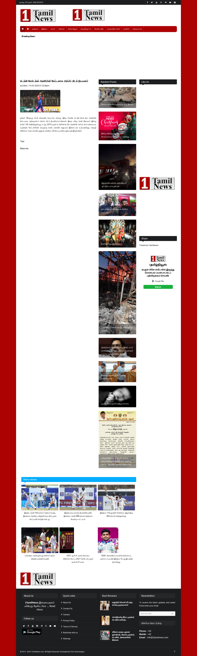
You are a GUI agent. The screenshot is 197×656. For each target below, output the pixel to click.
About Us (67, 602)
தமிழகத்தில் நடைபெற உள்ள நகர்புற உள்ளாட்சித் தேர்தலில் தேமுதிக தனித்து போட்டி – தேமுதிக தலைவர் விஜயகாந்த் (116, 461)
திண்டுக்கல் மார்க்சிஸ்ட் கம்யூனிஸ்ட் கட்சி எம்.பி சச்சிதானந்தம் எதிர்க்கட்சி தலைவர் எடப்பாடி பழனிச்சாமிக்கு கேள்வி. (117, 350)
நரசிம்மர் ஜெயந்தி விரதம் (110, 244)
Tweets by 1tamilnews (148, 245)
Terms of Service (70, 627)
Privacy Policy (69, 621)
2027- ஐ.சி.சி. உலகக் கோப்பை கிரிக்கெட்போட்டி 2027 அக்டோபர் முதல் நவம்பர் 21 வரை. (78, 559)
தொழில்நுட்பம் (86, 29)
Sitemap (66, 639)
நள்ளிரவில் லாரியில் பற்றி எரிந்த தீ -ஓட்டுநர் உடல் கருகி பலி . (114, 184)
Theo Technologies (77, 652)
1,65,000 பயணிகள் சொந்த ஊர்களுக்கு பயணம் (116, 329)
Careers (66, 614)
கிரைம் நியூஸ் (72, 29)
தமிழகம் (35, 29)
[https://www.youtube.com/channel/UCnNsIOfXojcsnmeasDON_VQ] (123, 15)
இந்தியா (44, 29)
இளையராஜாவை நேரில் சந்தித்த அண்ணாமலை (113, 377)
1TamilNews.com (37, 652)
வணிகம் (126, 29)
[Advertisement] (98, 58)
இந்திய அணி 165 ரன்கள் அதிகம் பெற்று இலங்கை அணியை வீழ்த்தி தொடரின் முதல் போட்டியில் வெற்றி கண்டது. (39, 516)
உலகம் (53, 29)
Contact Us (67, 608)
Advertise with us (70, 633)
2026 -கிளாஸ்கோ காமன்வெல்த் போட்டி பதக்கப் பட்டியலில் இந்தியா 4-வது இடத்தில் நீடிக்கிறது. (116, 559)
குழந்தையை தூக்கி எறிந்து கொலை (115, 404)
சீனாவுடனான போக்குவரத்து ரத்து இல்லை (117, 104)
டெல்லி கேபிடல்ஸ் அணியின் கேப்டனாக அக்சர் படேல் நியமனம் (54, 81)
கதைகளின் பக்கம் (113, 29)
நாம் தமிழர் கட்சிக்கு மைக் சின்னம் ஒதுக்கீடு (114, 210)
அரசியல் (61, 29)
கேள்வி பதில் (99, 29)
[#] (158, 183)
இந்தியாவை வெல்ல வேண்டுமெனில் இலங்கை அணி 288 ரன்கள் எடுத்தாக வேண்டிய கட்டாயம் (78, 516)
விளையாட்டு (137, 29)
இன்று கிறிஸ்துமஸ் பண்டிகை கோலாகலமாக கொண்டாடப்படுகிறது (115, 135)
